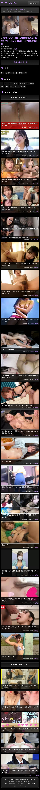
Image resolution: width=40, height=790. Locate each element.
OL (2, 83)
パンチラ (22, 83)
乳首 (20, 73)
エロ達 (22, 9)
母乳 (11, 86)
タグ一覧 (12, 781)
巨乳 (2, 86)
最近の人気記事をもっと (20, 97)
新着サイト (27, 781)
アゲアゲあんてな (9, 3)
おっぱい (8, 73)
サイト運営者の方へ (11, 784)
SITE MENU (33, 3)
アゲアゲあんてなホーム (10, 9)
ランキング (19, 781)
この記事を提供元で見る (20, 62)
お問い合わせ (31, 784)
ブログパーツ (22, 784)
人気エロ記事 (15, 779)
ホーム (7, 779)
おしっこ (7, 83)
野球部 (23, 86)
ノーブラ (14, 83)
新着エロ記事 (24, 779)
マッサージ (30, 83)
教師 (7, 86)
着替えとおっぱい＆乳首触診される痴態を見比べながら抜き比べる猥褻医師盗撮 (19, 41)
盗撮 (2, 73)
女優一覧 (32, 779)
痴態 (25, 73)
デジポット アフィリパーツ (32, 775)
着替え (15, 73)
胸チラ (17, 86)
